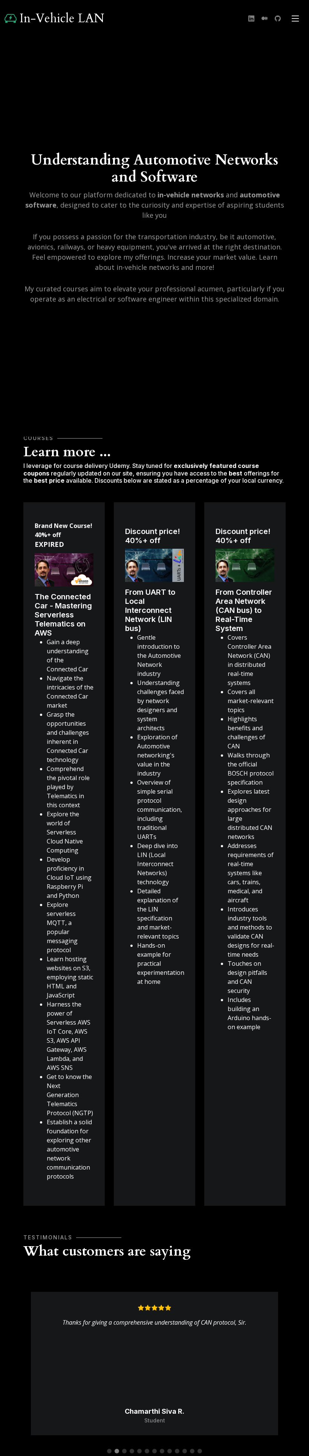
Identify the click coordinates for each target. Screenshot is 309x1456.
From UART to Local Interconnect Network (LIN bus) (150, 610)
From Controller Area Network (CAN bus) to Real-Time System (244, 610)
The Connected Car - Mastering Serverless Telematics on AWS (63, 614)
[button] (109, 1451)
